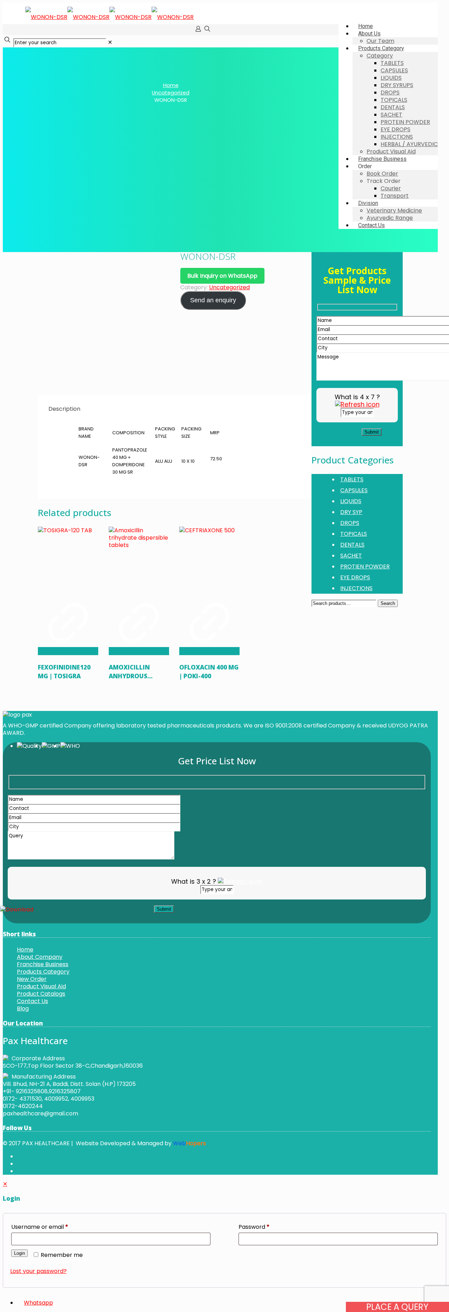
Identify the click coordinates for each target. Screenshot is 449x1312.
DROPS (349, 523)
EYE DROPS (355, 577)
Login (19, 1253)
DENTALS (352, 545)
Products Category (43, 972)
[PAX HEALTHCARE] (109, 17)
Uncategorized (170, 92)
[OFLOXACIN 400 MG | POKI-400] (209, 557)
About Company (39, 957)
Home (171, 85)
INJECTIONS (356, 588)
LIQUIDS (350, 501)
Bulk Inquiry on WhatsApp (222, 276)
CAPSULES (354, 490)
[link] (110, 42)
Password (254, 1227)
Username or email (39, 1227)
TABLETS (351, 479)
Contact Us (32, 1001)
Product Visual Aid (41, 986)
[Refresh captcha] (357, 404)
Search (388, 603)
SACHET (351, 556)
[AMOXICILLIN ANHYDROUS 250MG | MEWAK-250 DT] (139, 557)
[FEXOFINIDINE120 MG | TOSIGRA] (68, 557)
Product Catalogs (41, 994)
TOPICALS (353, 534)
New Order (32, 979)
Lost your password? (38, 1271)
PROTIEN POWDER (365, 566)
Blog (23, 1008)
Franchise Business (42, 964)
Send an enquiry (213, 300)
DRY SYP (351, 512)
